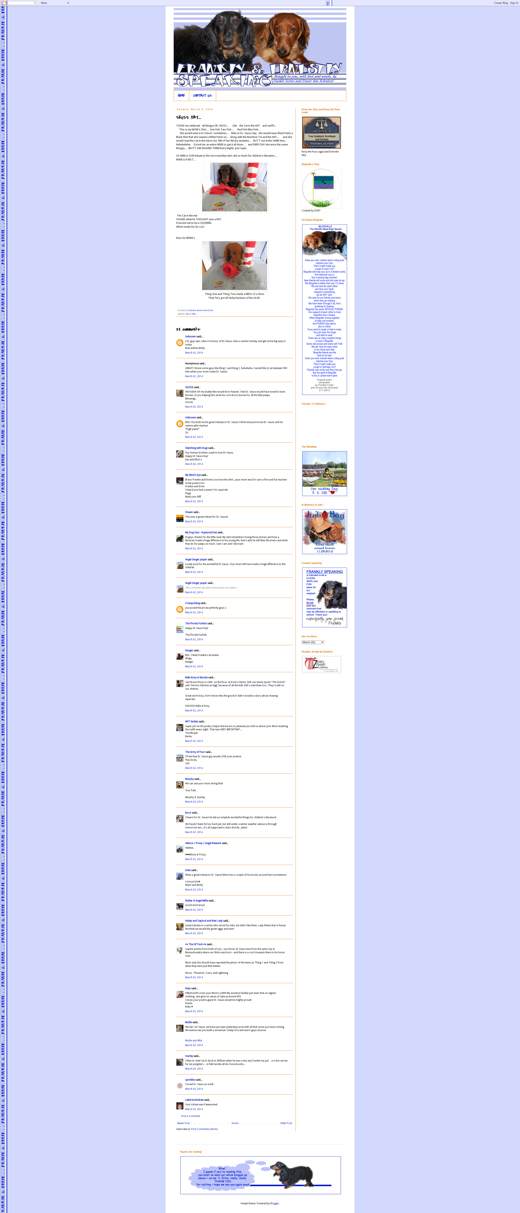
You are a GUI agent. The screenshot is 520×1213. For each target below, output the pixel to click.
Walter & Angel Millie (196, 900)
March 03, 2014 (194, 1045)
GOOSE (189, 387)
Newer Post (183, 1123)
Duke (188, 870)
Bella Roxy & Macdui (196, 677)
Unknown (190, 336)
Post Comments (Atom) (204, 1129)
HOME (181, 95)
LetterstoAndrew (194, 1099)
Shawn (189, 512)
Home (235, 1123)
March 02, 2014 (194, 352)
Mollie (188, 1022)
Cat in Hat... (191, 314)
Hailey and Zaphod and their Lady (204, 920)
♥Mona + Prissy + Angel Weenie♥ (203, 843)
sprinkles (190, 1079)
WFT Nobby (191, 721)
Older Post (286, 1123)
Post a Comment (190, 1116)
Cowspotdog (192, 603)
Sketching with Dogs (196, 448)
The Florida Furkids (196, 623)
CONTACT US (202, 95)
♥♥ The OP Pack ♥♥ (195, 944)
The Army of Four (195, 752)
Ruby (188, 988)
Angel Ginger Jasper (196, 559)
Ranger (189, 650)
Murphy (189, 779)
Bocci (188, 812)
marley (189, 1056)
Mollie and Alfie (193, 1040)
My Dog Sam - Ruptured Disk (201, 532)
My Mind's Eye (193, 475)
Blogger (274, 1203)
